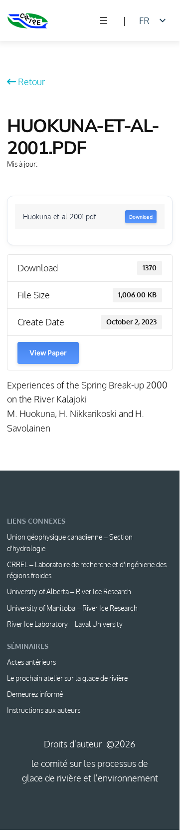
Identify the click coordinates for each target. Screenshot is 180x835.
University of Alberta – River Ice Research (69, 591)
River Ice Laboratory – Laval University (65, 624)
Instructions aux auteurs (43, 710)
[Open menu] (104, 21)
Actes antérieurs (31, 662)
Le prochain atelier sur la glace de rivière (67, 678)
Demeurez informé (35, 694)
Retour (31, 81)
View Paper (47, 352)
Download (140, 217)
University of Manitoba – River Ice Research (72, 608)
